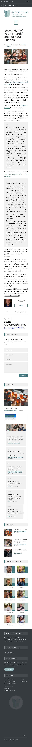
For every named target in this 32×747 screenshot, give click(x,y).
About (16, 744)
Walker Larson (10, 574)
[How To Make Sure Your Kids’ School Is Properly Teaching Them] (16, 427)
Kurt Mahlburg (22, 574)
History (9, 516)
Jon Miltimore (23, 44)
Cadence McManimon (10, 599)
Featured (15, 410)
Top (24, 736)
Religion (19, 457)
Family (12, 410)
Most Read (9, 416)
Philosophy (15, 457)
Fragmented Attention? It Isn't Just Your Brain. (16, 454)
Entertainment (13, 471)
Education (9, 410)
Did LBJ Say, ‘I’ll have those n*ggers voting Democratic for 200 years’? (16, 513)
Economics (9, 486)
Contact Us (26, 744)
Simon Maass (10, 624)
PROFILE (21, 305)
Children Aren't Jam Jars (13, 5)
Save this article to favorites (11, 295)
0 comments (8, 46)
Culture (8, 44)
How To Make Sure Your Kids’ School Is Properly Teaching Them (16, 439)
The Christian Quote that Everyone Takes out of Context (14, 498)
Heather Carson (22, 599)
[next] (26, 404)
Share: (6, 312)
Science (22, 457)
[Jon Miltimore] (8, 303)
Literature (20, 471)
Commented (10, 419)
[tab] (10, 415)
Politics (21, 553)
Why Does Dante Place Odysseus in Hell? (14, 468)
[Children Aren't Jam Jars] (16, 397)
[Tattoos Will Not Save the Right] (8, 553)
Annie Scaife (22, 624)
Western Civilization (18, 472)
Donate (20, 744)
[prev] (6, 404)
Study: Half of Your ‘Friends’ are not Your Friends (13, 35)
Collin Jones (22, 587)
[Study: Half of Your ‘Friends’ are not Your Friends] (16, 56)
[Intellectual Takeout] (16, 15)
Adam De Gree (10, 587)
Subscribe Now (9, 669)
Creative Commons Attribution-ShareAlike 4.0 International (14, 328)
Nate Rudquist (22, 612)
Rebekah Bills (10, 612)
